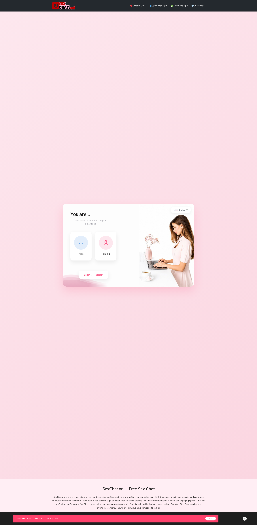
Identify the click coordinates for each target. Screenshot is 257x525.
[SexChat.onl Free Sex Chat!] (64, 5)
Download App (180, 5)
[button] (203, 5)
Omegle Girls (139, 5)
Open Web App (159, 5)
